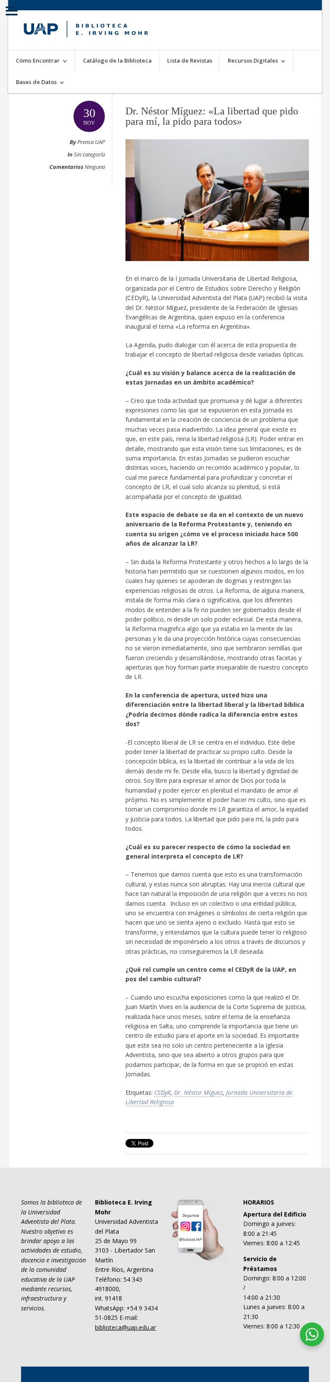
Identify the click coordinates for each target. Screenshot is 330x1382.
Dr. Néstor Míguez (198, 1092)
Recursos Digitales (249, 61)
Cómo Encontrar (34, 61)
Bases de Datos (32, 83)
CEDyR (162, 1092)
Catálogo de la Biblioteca (117, 60)
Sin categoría (89, 154)
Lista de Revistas (189, 60)
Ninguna (95, 167)
